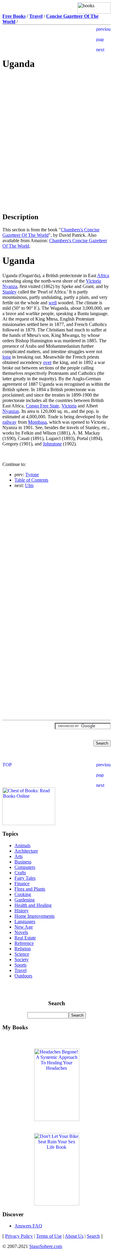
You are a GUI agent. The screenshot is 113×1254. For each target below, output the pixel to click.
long (6, 356)
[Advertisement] (56, 118)
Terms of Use (49, 1236)
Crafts (20, 872)
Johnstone (52, 443)
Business (22, 861)
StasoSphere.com (45, 1246)
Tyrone (32, 474)
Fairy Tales (25, 878)
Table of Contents (31, 480)
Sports (20, 964)
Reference (24, 943)
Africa (103, 275)
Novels (21, 932)
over (47, 362)
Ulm (29, 485)
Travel (20, 970)
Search (93, 1236)
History (21, 910)
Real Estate (25, 937)
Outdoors (23, 975)
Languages (24, 921)
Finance (22, 883)
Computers (24, 867)
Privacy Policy (19, 1236)
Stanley (9, 291)
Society (21, 959)
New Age (23, 926)
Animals (22, 845)
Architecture (26, 850)
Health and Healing (33, 905)
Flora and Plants (29, 888)
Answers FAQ (28, 1225)
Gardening (24, 899)
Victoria (69, 405)
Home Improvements (34, 916)
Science (21, 954)
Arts (18, 856)
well (53, 302)
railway (9, 422)
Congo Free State (42, 405)
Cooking (22, 894)
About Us (74, 1236)
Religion (22, 948)
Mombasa (37, 422)
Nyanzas (10, 411)
